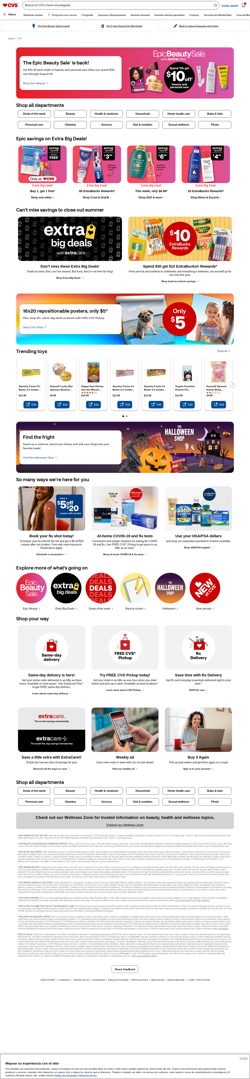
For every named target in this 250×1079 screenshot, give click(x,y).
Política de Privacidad (118, 980)
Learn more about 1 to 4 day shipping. (192, 900)
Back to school (134, 608)
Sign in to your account (197, 768)
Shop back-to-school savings (178, 281)
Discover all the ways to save (50, 768)
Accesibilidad (99, 980)
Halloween (169, 608)
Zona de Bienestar (175, 980)
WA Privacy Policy (139, 980)
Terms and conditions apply (143, 956)
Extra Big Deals (64, 608)
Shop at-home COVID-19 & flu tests (123, 554)
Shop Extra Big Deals (68, 277)
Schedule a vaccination (50, 554)
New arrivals (203, 608)
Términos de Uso (81, 980)
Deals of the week (99, 608)
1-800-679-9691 (47, 980)
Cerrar (243, 1058)
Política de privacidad (65, 1075)
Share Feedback (125, 969)
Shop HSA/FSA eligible (197, 547)
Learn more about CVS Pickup (123, 690)
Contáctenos (64, 980)
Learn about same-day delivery (50, 693)
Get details (223, 928)
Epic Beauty (30, 608)
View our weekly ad (123, 768)
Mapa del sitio (157, 980)
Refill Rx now (197, 690)
